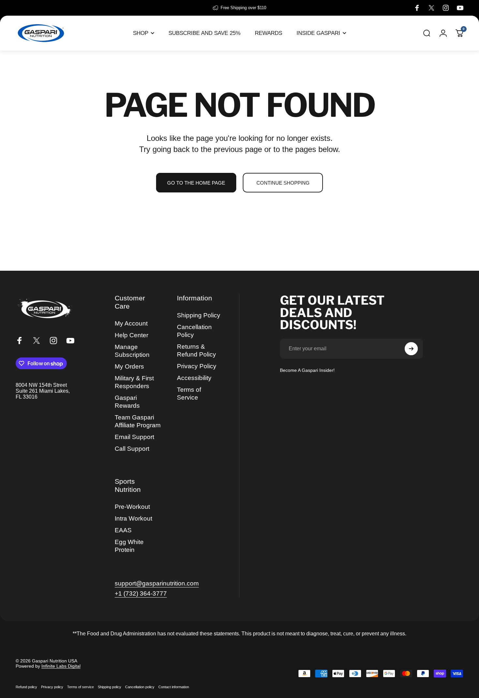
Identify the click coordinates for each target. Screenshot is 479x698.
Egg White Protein (129, 546)
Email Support (134, 436)
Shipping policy (109, 687)
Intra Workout (133, 518)
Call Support (132, 448)
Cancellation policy (139, 687)
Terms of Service (189, 393)
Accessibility (194, 377)
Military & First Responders (134, 382)
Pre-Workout (132, 506)
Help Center (131, 335)
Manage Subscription (132, 350)
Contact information (173, 687)
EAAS (123, 530)
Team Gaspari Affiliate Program (138, 421)
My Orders (129, 366)
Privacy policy (52, 687)
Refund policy (26, 687)
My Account (131, 323)
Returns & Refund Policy (196, 350)
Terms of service (80, 687)
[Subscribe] (411, 348)
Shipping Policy (198, 315)
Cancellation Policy (194, 331)
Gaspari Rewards (127, 401)
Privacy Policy (196, 366)
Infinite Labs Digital (60, 666)
